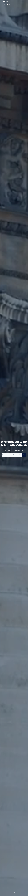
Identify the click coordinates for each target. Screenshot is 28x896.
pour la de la (7, 3)
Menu (26, 3)
